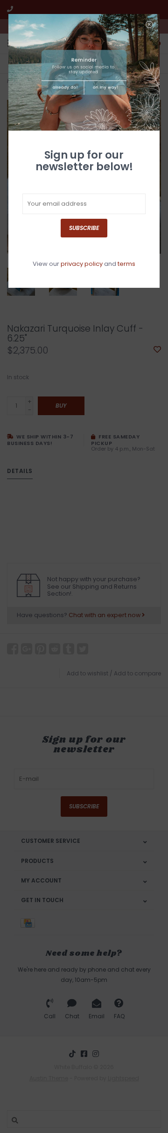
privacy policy (82, 263)
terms (126, 263)
